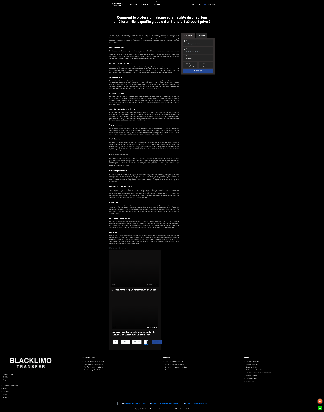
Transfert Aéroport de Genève (92, 370)
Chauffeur (6, 391)
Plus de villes (250, 381)
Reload (146, 344)
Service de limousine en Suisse (174, 364)
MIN (204, 63)
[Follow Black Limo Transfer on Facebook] (117, 403)
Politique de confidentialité (182, 409)
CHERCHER (198, 71)
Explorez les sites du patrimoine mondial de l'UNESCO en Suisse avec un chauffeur (133, 333)
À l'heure (202, 35)
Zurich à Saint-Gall (251, 375)
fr (200, 4)
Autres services (169, 370)
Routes (5, 394)
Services (5, 388)
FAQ (4, 383)
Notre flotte (145, 4)
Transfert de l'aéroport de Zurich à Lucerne (258, 373)
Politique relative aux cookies (166, 409)
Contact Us (6, 397)
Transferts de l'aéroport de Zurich (94, 361)
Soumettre (156, 342)
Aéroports (133, 4)
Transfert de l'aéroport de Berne (93, 367)
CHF (193, 4)
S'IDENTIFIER (211, 4)
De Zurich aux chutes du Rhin (254, 370)
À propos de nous (8, 374)
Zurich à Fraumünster (252, 364)
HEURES (188, 63)
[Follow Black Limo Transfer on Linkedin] (165, 403)
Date (187, 56)
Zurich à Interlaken (251, 378)
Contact (157, 4)
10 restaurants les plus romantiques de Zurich (133, 289)
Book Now (6, 377)
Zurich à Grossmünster (252, 361)
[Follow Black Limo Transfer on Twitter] (134, 403)
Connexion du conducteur (10, 385)
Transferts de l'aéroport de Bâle (93, 364)
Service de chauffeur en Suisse (174, 361)
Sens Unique (188, 35)
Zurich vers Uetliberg (252, 367)
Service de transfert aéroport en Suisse (176, 367)
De (187, 41)
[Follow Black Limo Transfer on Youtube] (196, 403)
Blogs (4, 380)
